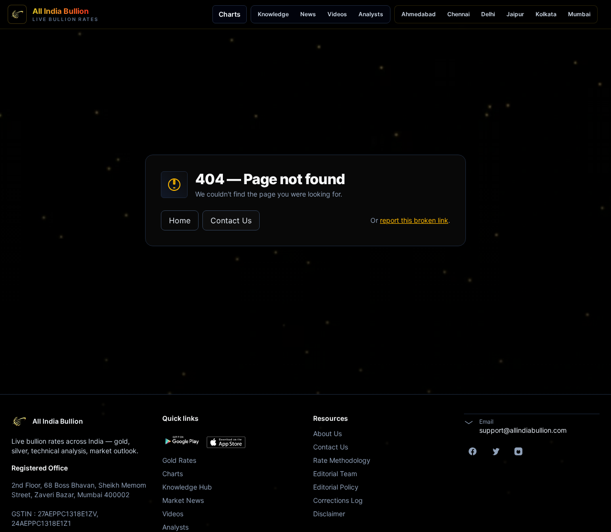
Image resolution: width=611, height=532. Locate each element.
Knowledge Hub (187, 487)
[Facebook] (472, 451)
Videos (337, 14)
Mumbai (579, 14)
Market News (183, 500)
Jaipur (515, 14)
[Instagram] (518, 451)
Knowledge (273, 14)
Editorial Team (335, 473)
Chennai (458, 14)
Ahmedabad (418, 14)
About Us (327, 433)
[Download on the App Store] (226, 442)
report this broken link (414, 220)
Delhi (488, 14)
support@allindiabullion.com (523, 430)
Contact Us (231, 220)
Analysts (370, 14)
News (308, 14)
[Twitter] (495, 451)
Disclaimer (329, 514)
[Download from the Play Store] (181, 440)
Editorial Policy (335, 487)
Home (179, 220)
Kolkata (546, 14)
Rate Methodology (341, 460)
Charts (230, 14)
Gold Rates (179, 460)
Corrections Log (338, 500)
